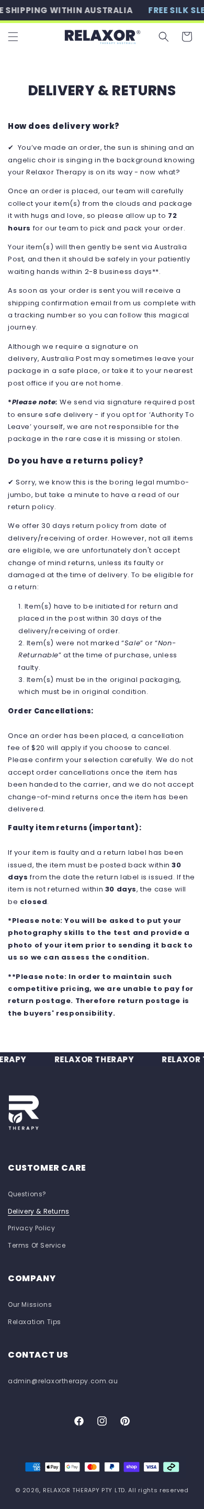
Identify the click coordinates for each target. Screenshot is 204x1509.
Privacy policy (31, 1228)
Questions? (27, 1193)
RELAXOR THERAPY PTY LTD (84, 1490)
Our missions (30, 1304)
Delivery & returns (39, 1211)
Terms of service (37, 1245)
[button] (13, 36)
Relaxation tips (34, 1321)
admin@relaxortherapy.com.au (63, 1380)
